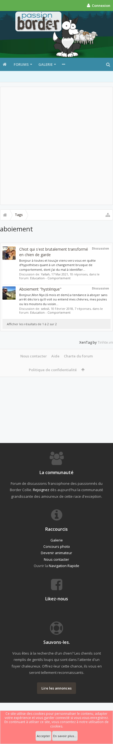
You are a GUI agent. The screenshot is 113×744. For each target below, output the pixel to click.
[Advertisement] (56, 146)
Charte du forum (78, 356)
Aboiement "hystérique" (40, 289)
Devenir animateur (56, 552)
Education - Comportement (50, 278)
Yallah (45, 274)
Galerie (45, 64)
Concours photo (56, 546)
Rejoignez (41, 489)
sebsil (45, 309)
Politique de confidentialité (53, 369)
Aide (55, 356)
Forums (21, 64)
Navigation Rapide (64, 565)
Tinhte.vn (105, 342)
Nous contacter (33, 356)
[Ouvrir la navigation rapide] (108, 215)
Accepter (43, 736)
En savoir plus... (65, 736)
